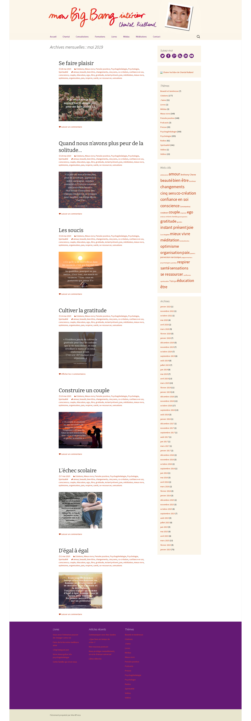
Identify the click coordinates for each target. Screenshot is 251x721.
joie (120, 75)
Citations (80, 69)
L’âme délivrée (95, 658)
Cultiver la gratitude (83, 310)
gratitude (100, 75)
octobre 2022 (166, 315)
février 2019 (165, 387)
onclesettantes (184, 241)
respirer (88, 78)
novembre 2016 (167, 459)
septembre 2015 (167, 513)
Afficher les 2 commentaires (73, 374)
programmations (186, 257)
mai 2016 (164, 477)
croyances (183, 213)
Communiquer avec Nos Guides (102, 634)
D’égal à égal (73, 550)
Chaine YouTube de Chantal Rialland (178, 72)
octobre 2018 (166, 405)
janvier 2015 (165, 549)
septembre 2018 (167, 410)
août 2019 (164, 360)
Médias (126, 36)
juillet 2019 (165, 365)
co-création (123, 72)
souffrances (187, 275)
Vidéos (163, 149)
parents (192, 253)
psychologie (165, 263)
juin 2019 (164, 369)
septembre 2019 (167, 356)
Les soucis (71, 230)
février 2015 (165, 545)
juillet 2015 (165, 522)
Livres (114, 36)
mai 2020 (164, 320)
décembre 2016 (167, 455)
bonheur (192, 181)
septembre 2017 (167, 432)
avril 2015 (164, 536)
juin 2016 (164, 473)
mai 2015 (164, 531)
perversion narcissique (170, 257)
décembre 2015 (167, 500)
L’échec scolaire (78, 470)
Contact (156, 36)
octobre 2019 (166, 351)
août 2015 (164, 518)
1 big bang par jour (61, 649)
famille (174, 216)
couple (73, 75)
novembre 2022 (167, 311)
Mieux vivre (90, 69)
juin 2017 (164, 441)
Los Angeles (165, 234)
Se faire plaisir (76, 63)
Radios (163, 140)
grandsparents (182, 217)
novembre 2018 (167, 401)
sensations (117, 78)
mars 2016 (164, 486)
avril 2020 (164, 324)
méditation (128, 75)
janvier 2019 (165, 392)
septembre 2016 (167, 468)
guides (179, 222)
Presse (163, 127)
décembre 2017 (167, 423)
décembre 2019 (167, 342)
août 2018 (164, 414)
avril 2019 (164, 378)
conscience (64, 75)
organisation (74, 78)
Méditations (141, 36)
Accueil (53, 36)
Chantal (66, 36)
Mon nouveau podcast (98, 646)
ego (88, 75)
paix (82, 78)
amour (76, 72)
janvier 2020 (165, 338)
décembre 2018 (167, 396)
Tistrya (172, 281)
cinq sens (113, 72)
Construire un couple (84, 390)
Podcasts (164, 122)
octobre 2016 (166, 464)
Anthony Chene (188, 174)
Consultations (82, 36)
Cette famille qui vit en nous (65, 661)
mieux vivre (139, 75)
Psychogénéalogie (119, 69)
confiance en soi (136, 72)
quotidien (173, 263)
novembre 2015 (167, 504)
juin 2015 (164, 527)
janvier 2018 (165, 419)
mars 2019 (164, 383)
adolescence (164, 175)
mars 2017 (164, 446)
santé (95, 78)
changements (102, 72)
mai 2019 (164, 374)
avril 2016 (164, 482)
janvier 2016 (165, 495)
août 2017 (164, 437)
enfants (169, 216)
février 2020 (165, 333)
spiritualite (164, 281)
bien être (91, 72)
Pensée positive (103, 69)
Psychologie (133, 69)
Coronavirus (185, 206)
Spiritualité (63, 72)
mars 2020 (164, 329)
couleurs (164, 212)
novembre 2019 (167, 347)
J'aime (163, 100)
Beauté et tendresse (169, 91)
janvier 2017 (165, 450)
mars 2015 (164, 540)
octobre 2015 (166, 509)
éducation (81, 75)
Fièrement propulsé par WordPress (65, 715)
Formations (100, 36)
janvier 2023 (165, 306)
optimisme (63, 78)
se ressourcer (105, 78)
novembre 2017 (167, 428)
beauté (83, 72)
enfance (162, 217)
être (93, 75)
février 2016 (165, 491)
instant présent (111, 75)
